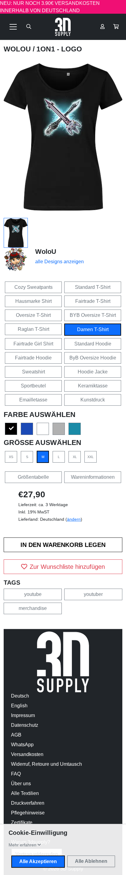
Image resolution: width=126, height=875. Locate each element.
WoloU (18, 49)
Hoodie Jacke (93, 371)
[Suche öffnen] (29, 27)
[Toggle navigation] (13, 27)
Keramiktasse (93, 385)
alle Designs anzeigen (59, 261)
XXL (90, 457)
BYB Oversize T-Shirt (93, 315)
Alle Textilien (25, 793)
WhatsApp (22, 744)
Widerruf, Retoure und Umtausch (46, 764)
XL (75, 457)
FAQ (16, 773)
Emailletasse (33, 399)
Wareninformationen (93, 477)
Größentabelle (33, 477)
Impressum (23, 715)
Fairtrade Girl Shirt (33, 343)
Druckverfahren (27, 803)
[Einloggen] (102, 26)
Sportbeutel (33, 385)
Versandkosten (27, 754)
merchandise (33, 608)
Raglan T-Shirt (33, 329)
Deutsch (20, 695)
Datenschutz (24, 725)
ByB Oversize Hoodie (92, 357)
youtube (33, 594)
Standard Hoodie (92, 343)
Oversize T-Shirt (33, 315)
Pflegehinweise (28, 812)
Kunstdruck (92, 399)
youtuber (93, 594)
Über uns (21, 783)
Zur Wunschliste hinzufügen (67, 566)
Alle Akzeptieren (38, 861)
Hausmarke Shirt (33, 301)
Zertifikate (21, 822)
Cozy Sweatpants (33, 287)
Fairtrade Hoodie (33, 357)
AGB (16, 734)
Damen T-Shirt (93, 329)
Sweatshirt (33, 371)
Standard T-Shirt (92, 287)
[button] (115, 26)
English (19, 705)
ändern (74, 519)
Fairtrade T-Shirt (92, 301)
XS (11, 457)
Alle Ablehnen (91, 861)
